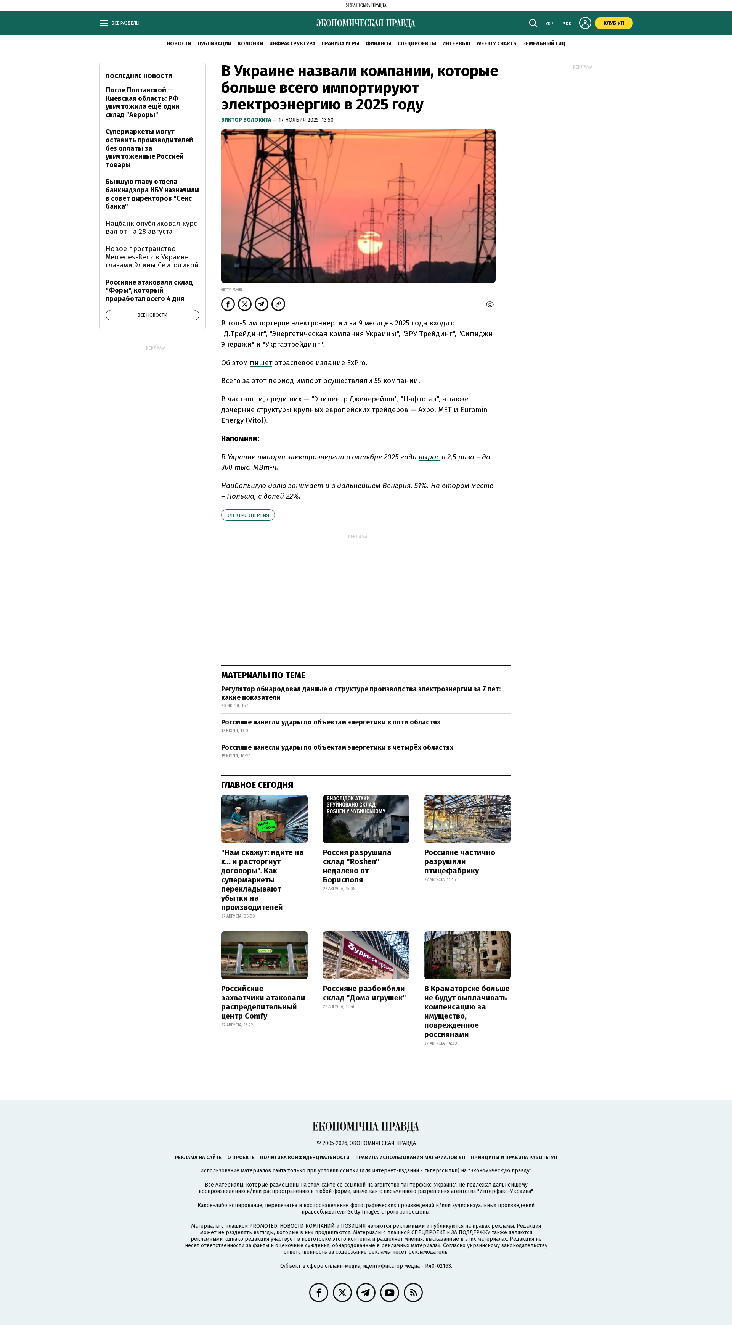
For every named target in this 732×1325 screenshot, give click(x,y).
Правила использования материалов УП (410, 1157)
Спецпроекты (417, 43)
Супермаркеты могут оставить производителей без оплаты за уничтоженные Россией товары (149, 148)
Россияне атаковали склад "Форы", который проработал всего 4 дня (149, 290)
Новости (179, 43)
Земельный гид (544, 43)
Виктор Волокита (246, 120)
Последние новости (139, 76)
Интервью (456, 43)
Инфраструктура (292, 43)
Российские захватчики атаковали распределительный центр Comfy (263, 1002)
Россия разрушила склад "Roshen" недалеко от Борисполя (357, 866)
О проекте (240, 1157)
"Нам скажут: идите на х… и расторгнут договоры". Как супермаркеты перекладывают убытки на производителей (262, 880)
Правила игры (340, 43)
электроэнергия (248, 515)
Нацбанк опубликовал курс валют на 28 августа (151, 227)
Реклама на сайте (198, 1157)
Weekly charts (497, 43)
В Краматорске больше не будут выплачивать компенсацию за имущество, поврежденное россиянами (467, 1011)
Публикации (214, 43)
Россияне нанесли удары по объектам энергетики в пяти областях (330, 722)
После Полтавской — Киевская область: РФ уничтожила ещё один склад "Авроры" (143, 102)
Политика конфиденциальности (305, 1157)
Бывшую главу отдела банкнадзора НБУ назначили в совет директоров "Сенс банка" (152, 194)
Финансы (379, 43)
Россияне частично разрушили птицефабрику (459, 861)
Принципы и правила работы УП (514, 1157)
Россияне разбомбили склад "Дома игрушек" (364, 993)
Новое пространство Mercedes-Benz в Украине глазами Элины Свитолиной (152, 257)
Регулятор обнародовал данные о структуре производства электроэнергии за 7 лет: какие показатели (361, 693)
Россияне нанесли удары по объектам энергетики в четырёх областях (337, 747)
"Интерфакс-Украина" (428, 1185)
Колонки (250, 43)
